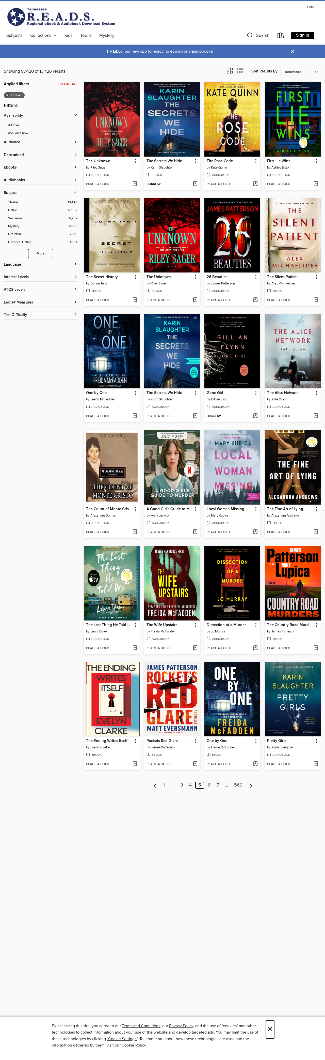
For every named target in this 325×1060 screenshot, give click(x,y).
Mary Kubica (220, 515)
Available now (18, 133)
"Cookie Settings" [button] (122, 1038)
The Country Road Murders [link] (290, 625)
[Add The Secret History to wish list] (135, 300)
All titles (14, 125)
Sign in (302, 35)
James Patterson (223, 283)
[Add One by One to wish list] (135, 416)
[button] (257, 36)
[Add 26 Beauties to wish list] (255, 300)
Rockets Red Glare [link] (162, 741)
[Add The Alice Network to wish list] (316, 416)
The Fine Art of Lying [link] (285, 509)
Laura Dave (98, 631)
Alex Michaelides (283, 283)
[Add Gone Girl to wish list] (255, 416)
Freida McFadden (102, 399)
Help (310, 7)
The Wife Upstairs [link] (162, 625)
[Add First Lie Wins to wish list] (316, 184)
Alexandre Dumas (103, 515)
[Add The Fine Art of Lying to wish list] (316, 532)
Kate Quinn (219, 167)
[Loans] (280, 36)
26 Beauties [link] (217, 277)
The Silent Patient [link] (282, 277)
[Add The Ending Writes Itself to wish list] (135, 764)
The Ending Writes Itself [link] (106, 741)
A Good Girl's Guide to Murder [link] (170, 509)
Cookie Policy (134, 1045)
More (40, 253)
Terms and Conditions (141, 1025)
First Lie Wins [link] (278, 161)
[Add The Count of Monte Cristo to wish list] (135, 532)
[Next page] (251, 785)
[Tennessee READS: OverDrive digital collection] (62, 17)
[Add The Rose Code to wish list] (255, 184)
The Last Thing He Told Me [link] (109, 625)
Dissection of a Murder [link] (226, 625)
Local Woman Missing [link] (225, 509)
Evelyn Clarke (100, 747)
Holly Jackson (160, 515)
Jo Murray (218, 631)
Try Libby (114, 51)
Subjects (14, 35)
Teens (86, 35)
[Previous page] (155, 785)
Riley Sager (98, 167)
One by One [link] (96, 393)
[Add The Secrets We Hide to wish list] (195, 184)
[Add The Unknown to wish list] (135, 184)
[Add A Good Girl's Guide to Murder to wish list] (195, 532)
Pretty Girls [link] (276, 741)
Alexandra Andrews (285, 515)
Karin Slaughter (162, 167)
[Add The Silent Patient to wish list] (316, 300)
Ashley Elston (280, 167)
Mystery (106, 35)
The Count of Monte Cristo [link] (109, 509)
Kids (68, 35)
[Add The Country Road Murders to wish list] (316, 648)
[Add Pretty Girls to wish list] (316, 764)
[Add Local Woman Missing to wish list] (255, 532)
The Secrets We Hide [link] (164, 161)
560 (238, 785)
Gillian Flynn (219, 399)
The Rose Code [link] (220, 161)
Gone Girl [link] (215, 393)
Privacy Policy (181, 1025)
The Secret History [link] (102, 277)
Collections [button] (41, 35)
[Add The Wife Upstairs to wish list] (195, 648)
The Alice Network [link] (283, 393)
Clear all (68, 84)
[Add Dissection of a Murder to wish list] (255, 648)
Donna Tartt (98, 283)
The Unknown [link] (98, 161)
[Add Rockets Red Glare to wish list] (195, 764)
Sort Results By (264, 71)
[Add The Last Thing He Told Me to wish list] (135, 648)
